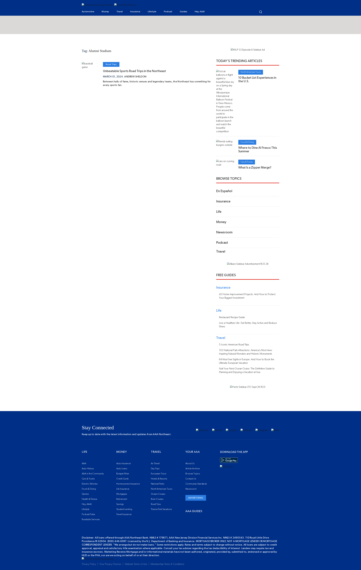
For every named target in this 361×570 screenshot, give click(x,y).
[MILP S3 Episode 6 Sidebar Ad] (248, 50)
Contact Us (190, 479)
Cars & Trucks (247, 162)
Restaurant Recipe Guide (232, 317)
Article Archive (192, 468)
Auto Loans (121, 468)
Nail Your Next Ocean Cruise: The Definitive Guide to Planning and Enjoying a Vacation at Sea (247, 370)
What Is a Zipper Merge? (254, 167)
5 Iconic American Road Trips (234, 344)
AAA (84, 463)
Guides (183, 11)
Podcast (168, 11)
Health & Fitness (89, 499)
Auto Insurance (123, 463)
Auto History (88, 468)
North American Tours (251, 72)
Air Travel (155, 463)
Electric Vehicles (90, 484)
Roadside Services (91, 519)
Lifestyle (152, 11)
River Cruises (157, 499)
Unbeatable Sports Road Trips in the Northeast (134, 71)
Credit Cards (122, 479)
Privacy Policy (89, 564)
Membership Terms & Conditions (167, 564)
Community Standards (196, 484)
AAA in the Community (93, 474)
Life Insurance (122, 489)
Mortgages (121, 494)
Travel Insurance (124, 514)
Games (85, 494)
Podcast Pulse (88, 514)
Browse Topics (192, 474)
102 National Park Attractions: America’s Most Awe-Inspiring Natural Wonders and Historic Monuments (245, 352)
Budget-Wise (122, 474)
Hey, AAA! (200, 11)
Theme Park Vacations (161, 509)
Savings (120, 504)
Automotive (88, 11)
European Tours (158, 474)
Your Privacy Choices (110, 564)
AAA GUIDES (193, 511)
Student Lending (124, 509)
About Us (189, 463)
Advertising (195, 498)
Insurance (135, 11)
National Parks (157, 484)
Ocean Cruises (158, 494)
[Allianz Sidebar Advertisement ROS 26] (247, 264)
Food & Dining (247, 142)
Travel (119, 11)
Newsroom (191, 489)
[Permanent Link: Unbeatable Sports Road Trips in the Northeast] (90, 67)
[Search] (260, 11)
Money (105, 11)
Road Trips (111, 64)
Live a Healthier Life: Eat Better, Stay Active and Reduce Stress (248, 325)
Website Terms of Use (136, 564)
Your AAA (192, 451)
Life (84, 451)
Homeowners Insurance (128, 484)
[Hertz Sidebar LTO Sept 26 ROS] (247, 387)
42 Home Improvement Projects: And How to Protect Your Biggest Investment (247, 296)
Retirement (121, 499)
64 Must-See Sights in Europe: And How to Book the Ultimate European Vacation (246, 361)
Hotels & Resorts (159, 479)
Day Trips (155, 468)
